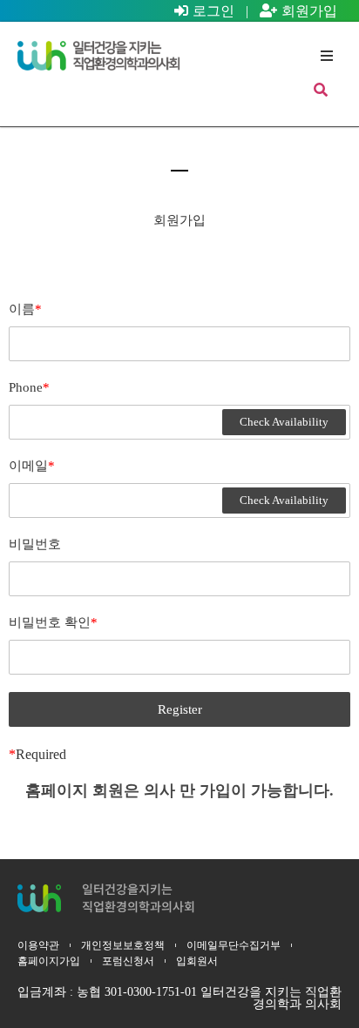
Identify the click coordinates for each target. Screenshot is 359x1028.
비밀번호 (35, 544)
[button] (326, 55)
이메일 (32, 466)
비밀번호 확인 (53, 622)
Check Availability (284, 421)
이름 (25, 309)
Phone (29, 387)
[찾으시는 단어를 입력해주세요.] (321, 90)
